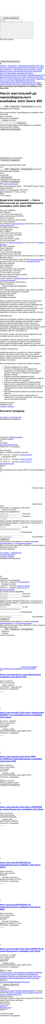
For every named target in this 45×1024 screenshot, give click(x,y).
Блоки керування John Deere (24, 79)
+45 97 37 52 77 (26, 462)
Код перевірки (37, 537)
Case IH (3, 67)
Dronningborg (16, 67)
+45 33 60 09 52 (26, 455)
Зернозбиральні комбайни (23, 972)
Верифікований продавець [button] (10, 419)
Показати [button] (16, 455)
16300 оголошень (16, 437)
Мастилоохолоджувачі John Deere (13, 75)
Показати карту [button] (38, 488)
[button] (22, 50)
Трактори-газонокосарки (17, 976)
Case (42, 66)
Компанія (26, 516)
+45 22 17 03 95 (26, 459)
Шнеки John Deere (28, 84)
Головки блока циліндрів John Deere (19, 73)
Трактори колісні (6, 972)
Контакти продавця (22, 982)
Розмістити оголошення (10, 785)
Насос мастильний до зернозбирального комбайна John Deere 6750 (20, 675)
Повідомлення (26, 532)
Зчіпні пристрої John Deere (10, 84)
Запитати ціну (6, 177)
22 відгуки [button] (4, 443)
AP (38, 66)
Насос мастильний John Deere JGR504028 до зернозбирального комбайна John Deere (22, 808)
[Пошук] (16, 30)
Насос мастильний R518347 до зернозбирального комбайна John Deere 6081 (20, 907)
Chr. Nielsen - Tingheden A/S (11, 417)
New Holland (5, 69)
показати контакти (19, 224)
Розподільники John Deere (31, 82)
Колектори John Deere (13, 77)
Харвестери (32, 976)
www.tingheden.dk (7, 464)
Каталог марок (27, 993)
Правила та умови (7, 991)
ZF (11, 69)
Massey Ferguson (37, 67)
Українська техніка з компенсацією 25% (21, 993)
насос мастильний (11, 184)
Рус (4, 987)
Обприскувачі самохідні (15, 974)
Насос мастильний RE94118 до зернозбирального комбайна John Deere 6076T (20, 864)
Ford (28, 67)
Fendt (24, 67)
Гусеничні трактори (31, 978)
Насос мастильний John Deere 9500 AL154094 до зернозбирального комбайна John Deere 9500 (21, 758)
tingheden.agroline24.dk (9, 445)
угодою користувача (24, 543)
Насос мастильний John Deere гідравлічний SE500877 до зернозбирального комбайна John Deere (22, 714)
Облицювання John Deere (25, 81)
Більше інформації (7, 589)
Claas (8, 67)
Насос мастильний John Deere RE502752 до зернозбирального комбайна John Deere (22, 950)
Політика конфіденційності (25, 991)
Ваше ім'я (27, 514)
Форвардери (19, 978)
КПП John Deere (29, 77)
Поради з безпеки (7, 406)
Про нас (3, 982)
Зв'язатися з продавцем (10, 160)
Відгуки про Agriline (14, 993)
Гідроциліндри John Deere (10, 82)
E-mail (25, 527)
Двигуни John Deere (25, 71)
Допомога (10, 982)
